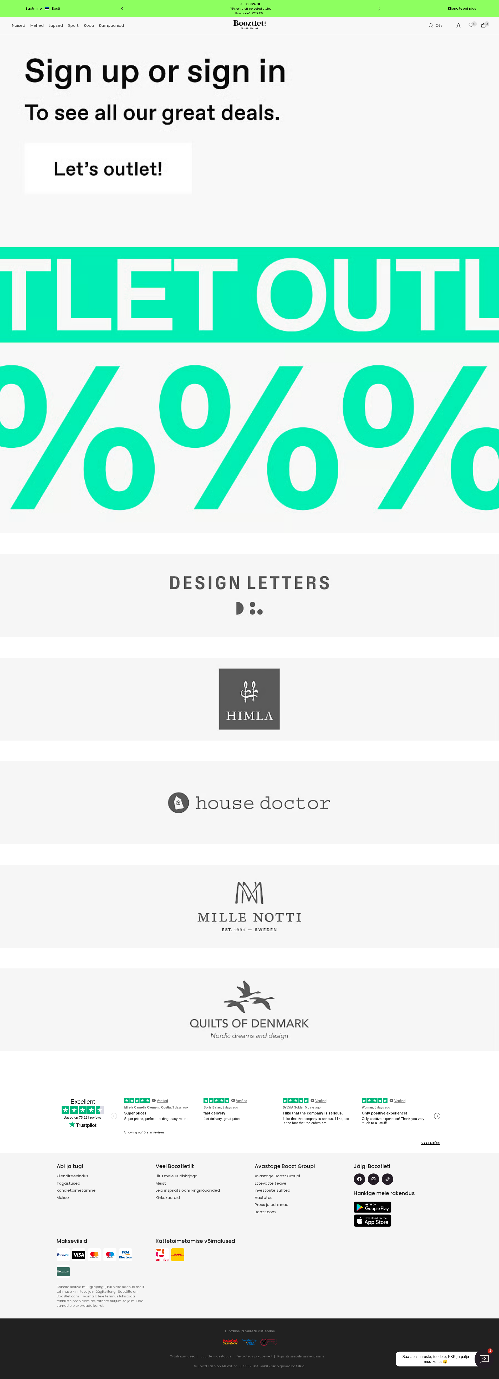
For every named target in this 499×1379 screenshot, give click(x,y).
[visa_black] (78, 1255)
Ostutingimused (182, 1356)
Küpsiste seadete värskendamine (300, 1356)
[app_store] (372, 1221)
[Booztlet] (249, 25)
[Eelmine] (122, 8)
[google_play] (372, 1207)
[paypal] (63, 1255)
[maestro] (109, 1255)
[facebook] (359, 1179)
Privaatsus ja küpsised (254, 1356)
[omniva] (162, 1255)
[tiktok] (387, 1179)
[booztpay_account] (63, 1272)
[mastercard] (94, 1255)
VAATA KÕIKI (430, 1143)
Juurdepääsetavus (216, 1356)
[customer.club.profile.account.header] (458, 25)
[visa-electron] (125, 1255)
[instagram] (373, 1179)
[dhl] (177, 1255)
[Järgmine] (379, 8)
